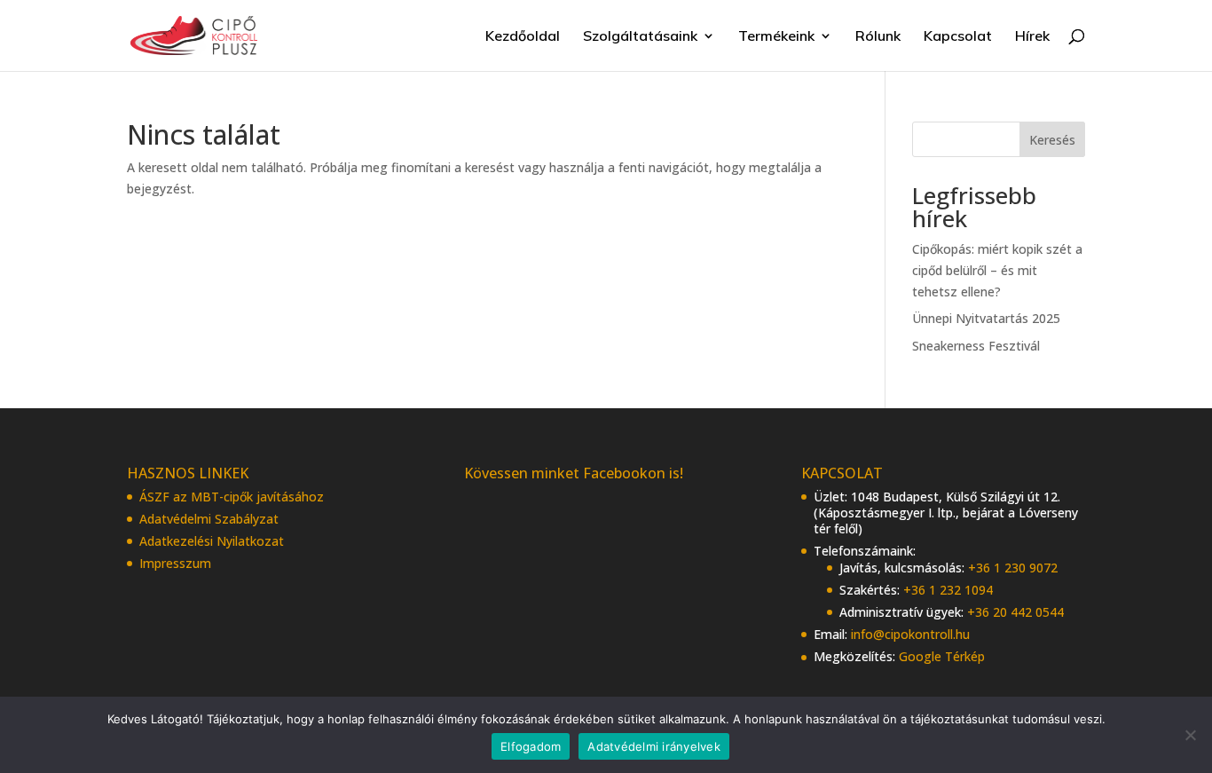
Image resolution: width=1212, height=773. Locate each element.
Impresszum (175, 563)
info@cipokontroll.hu (910, 634)
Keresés (1052, 139)
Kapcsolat (958, 36)
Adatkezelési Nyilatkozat (211, 540)
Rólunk (878, 36)
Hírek (1032, 36)
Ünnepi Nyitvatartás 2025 (986, 318)
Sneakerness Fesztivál (976, 345)
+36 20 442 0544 (1015, 611)
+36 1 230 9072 (1013, 567)
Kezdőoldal (522, 36)
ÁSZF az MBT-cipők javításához (231, 496)
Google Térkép (942, 656)
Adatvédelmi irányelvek (653, 746)
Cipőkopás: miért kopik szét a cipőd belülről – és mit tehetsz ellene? (997, 270)
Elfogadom (530, 746)
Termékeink (776, 36)
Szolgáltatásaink (640, 36)
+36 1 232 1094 (948, 589)
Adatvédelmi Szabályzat (209, 518)
